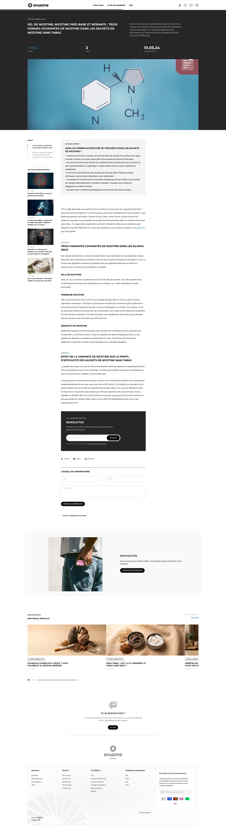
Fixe (126, 782)
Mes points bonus (37, 779)
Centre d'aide (66, 779)
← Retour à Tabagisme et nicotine (73, 516)
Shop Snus (98, 5)
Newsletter (34, 775)
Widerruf (93, 791)
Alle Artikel (194, 618)
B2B (131, 5)
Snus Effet (137, 228)
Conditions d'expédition (98, 785)
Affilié (33, 785)
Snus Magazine (36, 782)
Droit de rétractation (97, 782)
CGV (92, 775)
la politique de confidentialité (97, 444)
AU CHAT (113, 727)
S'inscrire (113, 438)
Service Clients (66, 785)
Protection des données (98, 779)
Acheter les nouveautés (132, 570)
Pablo (127, 779)
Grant (127, 785)
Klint (126, 775)
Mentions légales (96, 788)
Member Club (66, 782)
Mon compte (66, 775)
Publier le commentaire (72, 504)
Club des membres (116, 5)
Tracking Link (66, 788)
